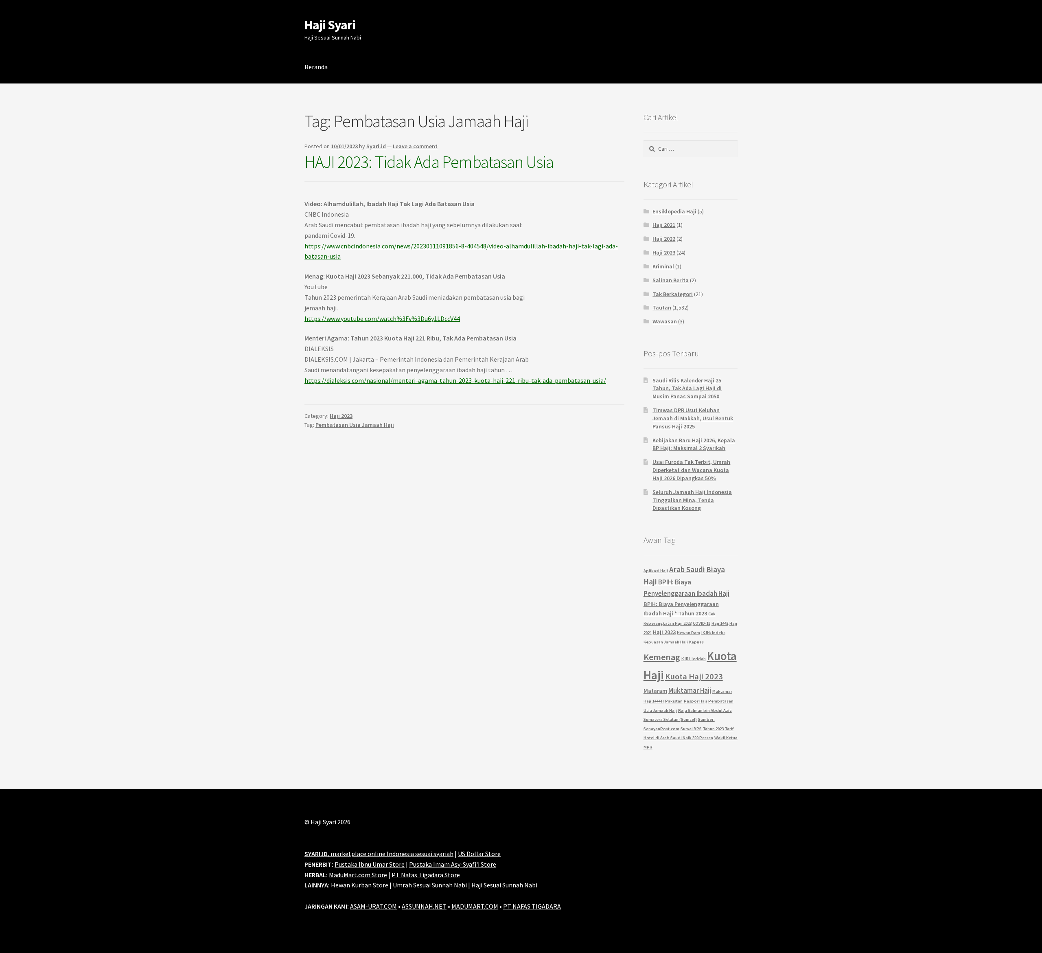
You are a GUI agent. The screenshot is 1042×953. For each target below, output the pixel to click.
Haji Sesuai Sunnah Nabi (504, 885)
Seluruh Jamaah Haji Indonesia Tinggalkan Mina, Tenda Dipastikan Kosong (692, 500)
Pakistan (674, 701)
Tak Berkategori (672, 294)
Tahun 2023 (713, 728)
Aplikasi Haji (656, 570)
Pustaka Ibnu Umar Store (370, 864)
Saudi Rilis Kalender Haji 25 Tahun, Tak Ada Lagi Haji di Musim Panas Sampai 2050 (687, 388)
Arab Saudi (687, 569)
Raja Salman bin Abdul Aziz (705, 710)
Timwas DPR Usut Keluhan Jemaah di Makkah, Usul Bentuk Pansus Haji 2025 (692, 418)
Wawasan (664, 321)
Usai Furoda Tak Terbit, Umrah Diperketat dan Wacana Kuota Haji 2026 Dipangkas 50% (691, 470)
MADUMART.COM (474, 906)
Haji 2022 (663, 238)
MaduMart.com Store (358, 875)
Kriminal (663, 266)
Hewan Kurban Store (359, 885)
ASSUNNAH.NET (424, 906)
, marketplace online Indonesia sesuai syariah (378, 854)
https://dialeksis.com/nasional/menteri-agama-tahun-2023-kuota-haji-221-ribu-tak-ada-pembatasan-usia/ (455, 380)
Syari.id (376, 146)
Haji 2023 (341, 415)
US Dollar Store (479, 854)
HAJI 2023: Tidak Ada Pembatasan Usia (429, 161)
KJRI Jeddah (693, 658)
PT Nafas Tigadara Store (426, 875)
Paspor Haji (695, 701)
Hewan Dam (688, 632)
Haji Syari (329, 25)
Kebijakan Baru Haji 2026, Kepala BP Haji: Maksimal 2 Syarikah (693, 444)
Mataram (655, 690)
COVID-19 (701, 623)
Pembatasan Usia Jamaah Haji (354, 424)
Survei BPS (691, 728)
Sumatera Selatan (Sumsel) (670, 719)
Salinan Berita (670, 280)
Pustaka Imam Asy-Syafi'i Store (452, 864)
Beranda (316, 67)
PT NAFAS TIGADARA (532, 906)
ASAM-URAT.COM (373, 906)
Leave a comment (415, 146)
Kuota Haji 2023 (694, 676)
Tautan (661, 307)
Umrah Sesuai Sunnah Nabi (430, 885)
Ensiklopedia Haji (674, 211)
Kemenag (662, 657)
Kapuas (696, 642)
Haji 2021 (663, 224)
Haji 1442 (719, 623)
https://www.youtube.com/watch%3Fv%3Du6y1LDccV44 (382, 318)
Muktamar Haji (689, 690)
